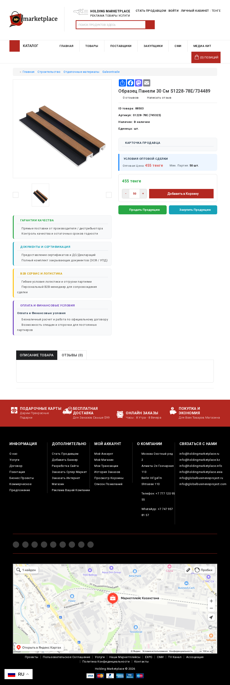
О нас (13, 453)
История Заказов (107, 472)
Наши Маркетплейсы (125, 657)
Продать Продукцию (144, 209)
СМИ (160, 657)
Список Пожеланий (108, 484)
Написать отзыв (158, 97)
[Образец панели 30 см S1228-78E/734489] (40, 195)
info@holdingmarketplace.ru (199, 453)
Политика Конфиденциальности (106, 661)
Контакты (141, 661)
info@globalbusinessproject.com (203, 484)
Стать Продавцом (65, 453)
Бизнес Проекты (21, 478)
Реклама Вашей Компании (71, 490)
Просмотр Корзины (109, 478)
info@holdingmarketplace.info (200, 466)
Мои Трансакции (106, 466)
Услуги (14, 459)
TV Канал (174, 657)
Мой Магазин (104, 459)
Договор (16, 466)
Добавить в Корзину (183, 193)
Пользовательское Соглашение (66, 657)
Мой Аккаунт (103, 453)
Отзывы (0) (72, 355)
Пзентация (17, 472)
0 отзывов (131, 97)
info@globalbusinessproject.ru (201, 478)
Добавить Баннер (65, 459)
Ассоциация (195, 657)
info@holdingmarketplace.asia (201, 472)
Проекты (31, 657)
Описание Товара (37, 355)
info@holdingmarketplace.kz (199, 459)
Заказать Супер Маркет (69, 472)
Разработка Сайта (65, 466)
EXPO (149, 657)
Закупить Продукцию (195, 209)
